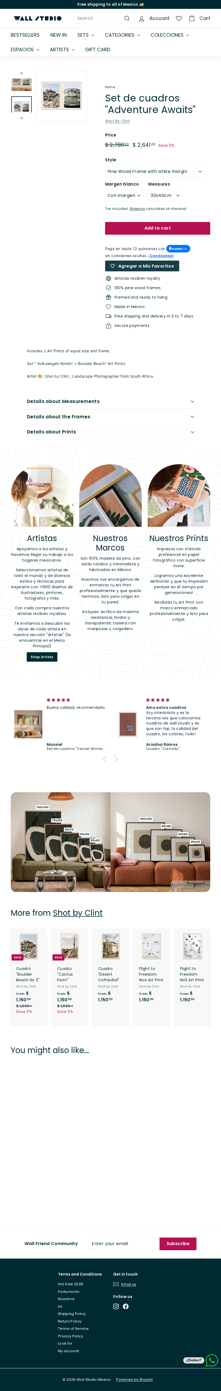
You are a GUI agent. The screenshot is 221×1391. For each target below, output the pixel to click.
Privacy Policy (70, 1336)
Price (110, 135)
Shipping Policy (72, 1313)
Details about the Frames (58, 416)
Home (110, 87)
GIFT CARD (97, 49)
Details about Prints (51, 432)
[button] (106, 759)
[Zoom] (62, 95)
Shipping (137, 209)
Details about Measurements (63, 401)
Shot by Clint (78, 912)
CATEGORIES (120, 35)
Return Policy (70, 1321)
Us (60, 1306)
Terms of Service (73, 1328)
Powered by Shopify (134, 1379)
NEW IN (58, 35)
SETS (83, 35)
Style (110, 160)
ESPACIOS (23, 49)
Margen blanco (122, 184)
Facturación (69, 1291)
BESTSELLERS (25, 35)
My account (68, 1351)
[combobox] (104, 18)
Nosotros (66, 1298)
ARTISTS (60, 49)
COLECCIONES (168, 35)
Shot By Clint (117, 121)
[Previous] (21, 74)
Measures (159, 184)
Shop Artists (42, 657)
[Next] (21, 116)
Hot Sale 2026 (70, 1284)
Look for (65, 1343)
